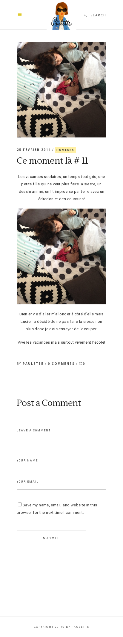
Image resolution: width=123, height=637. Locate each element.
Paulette (34, 363)
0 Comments (62, 363)
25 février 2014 (34, 150)
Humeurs (65, 150)
